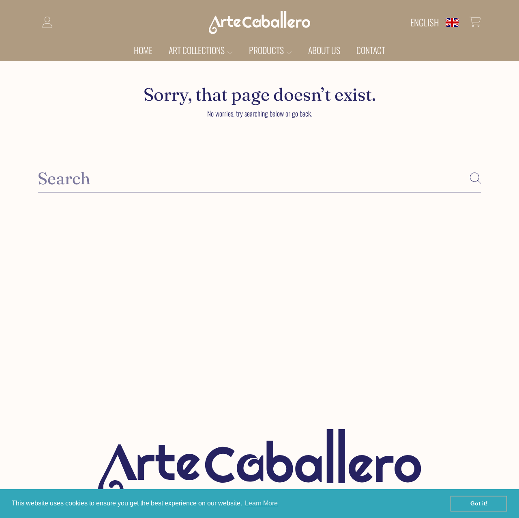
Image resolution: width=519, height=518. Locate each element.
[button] (475, 22)
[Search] (475, 178)
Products (267, 49)
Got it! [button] (479, 503)
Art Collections (197, 49)
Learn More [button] (261, 503)
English (424, 22)
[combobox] (259, 178)
